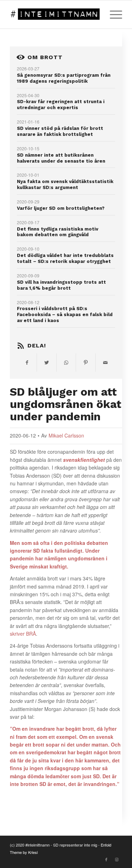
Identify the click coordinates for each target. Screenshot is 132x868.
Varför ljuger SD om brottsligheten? (61, 208)
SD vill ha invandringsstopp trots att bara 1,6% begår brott (61, 285)
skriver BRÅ (23, 633)
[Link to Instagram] (117, 859)
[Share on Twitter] (46, 362)
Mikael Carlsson (66, 435)
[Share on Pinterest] (85, 362)
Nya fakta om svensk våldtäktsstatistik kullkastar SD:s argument (65, 184)
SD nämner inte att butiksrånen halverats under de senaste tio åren (61, 158)
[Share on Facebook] (27, 362)
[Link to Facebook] (106, 859)
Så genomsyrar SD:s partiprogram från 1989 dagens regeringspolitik (64, 78)
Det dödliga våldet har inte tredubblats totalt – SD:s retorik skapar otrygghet (65, 258)
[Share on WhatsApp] (66, 362)
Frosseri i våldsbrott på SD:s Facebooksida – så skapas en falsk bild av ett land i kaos (65, 314)
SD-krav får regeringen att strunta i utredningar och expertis (61, 104)
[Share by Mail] (105, 362)
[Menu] (112, 14)
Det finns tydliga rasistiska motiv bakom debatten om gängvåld (57, 232)
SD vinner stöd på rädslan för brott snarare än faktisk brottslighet (60, 131)
